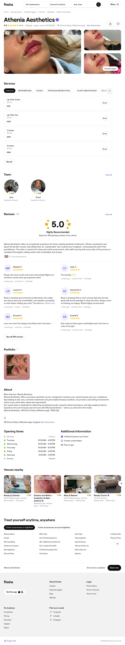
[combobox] (36, 4)
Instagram (57, 620)
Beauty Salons (16, 12)
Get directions (93, 25)
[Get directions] (58, 418)
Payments (7, 620)
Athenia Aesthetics (64, 12)
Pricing (6, 616)
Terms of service (92, 590)
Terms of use (91, 594)
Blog (51, 594)
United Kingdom (30, 12)
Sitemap (52, 598)
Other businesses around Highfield (54, 527)
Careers (52, 586)
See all (109, 175)
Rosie (30, 281)
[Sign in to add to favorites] (118, 24)
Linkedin (56, 616)
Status (6, 628)
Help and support (55, 590)
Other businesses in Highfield (19, 527)
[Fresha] (8, 4)
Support (7, 624)
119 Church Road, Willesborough (71, 25)
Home (6, 12)
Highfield (50, 12)
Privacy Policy (91, 586)
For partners (8, 612)
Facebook (57, 612)
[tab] (9, 90)
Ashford (42, 12)
